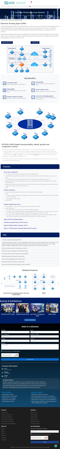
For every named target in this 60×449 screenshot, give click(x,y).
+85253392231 (7, 373)
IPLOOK (5, 376)
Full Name (3, 330)
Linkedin (6, 375)
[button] (30, 6)
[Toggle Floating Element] (55, 446)
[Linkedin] (2, 376)
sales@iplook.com (8, 369)
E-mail (31, 330)
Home (2, 20)
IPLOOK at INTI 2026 (8, 314)
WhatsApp (6, 372)
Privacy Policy (17, 351)
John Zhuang (47, 447)
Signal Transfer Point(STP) (44, 286)
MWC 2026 (52, 314)
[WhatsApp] (2, 372)
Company (3, 338)
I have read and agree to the (11, 351)
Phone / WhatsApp (5, 334)
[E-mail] (2, 369)
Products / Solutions (34, 334)
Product (6, 20)
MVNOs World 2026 (22, 314)
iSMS (16, 293)
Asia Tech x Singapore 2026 (37, 315)
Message (3, 343)
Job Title (32, 338)
